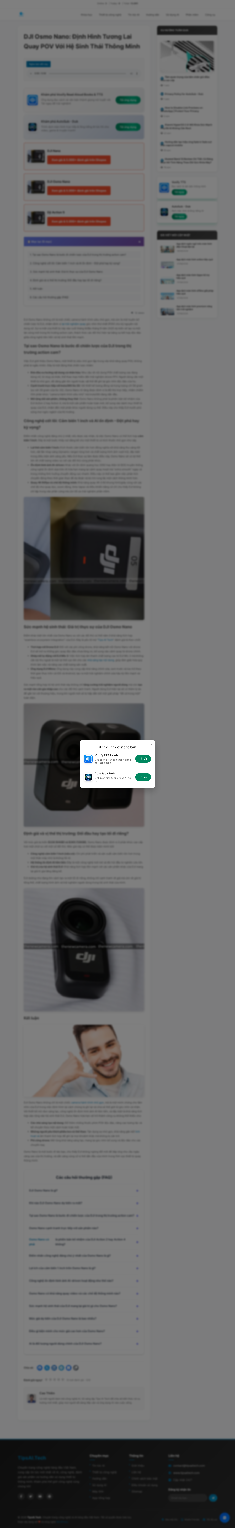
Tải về (143, 758)
